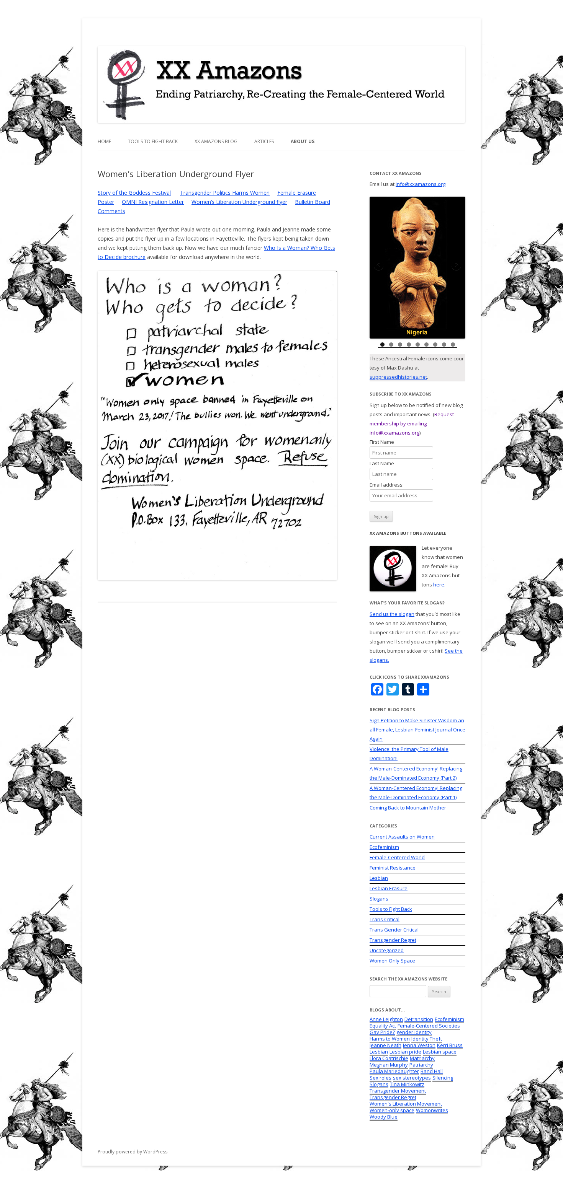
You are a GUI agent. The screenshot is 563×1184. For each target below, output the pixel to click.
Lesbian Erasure (389, 888)
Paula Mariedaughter (394, 1071)
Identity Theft (426, 1038)
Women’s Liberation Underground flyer (239, 201)
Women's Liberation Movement (406, 1103)
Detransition (418, 1019)
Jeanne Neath (385, 1045)
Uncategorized (387, 950)
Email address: (387, 484)
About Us (302, 141)
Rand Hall (432, 1071)
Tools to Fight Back (153, 141)
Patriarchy (421, 1064)
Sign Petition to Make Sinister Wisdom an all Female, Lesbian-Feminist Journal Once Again (417, 729)
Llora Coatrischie (389, 1058)
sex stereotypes (412, 1077)
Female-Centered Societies (429, 1025)
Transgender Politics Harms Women (225, 192)
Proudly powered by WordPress (132, 1151)
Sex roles (380, 1077)
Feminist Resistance (393, 867)
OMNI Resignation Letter (153, 201)
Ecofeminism (384, 847)
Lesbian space (440, 1051)
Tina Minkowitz (407, 1084)
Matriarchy (422, 1058)
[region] (417, 268)
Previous (379, 266)
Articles (264, 141)
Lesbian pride (405, 1051)
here (438, 584)
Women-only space (392, 1110)
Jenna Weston (419, 1045)
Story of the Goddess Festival (134, 192)
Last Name (386, 463)
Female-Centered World (397, 857)
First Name (386, 441)
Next (456, 266)
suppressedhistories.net (398, 376)
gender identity (414, 1032)
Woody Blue (384, 1116)
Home (104, 141)
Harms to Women (390, 1038)
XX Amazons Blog (216, 141)
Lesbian (379, 878)
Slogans (379, 898)
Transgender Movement (398, 1090)
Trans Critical (384, 919)
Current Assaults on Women (402, 836)
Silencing (442, 1077)
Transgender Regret (393, 939)
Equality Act (383, 1025)
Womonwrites (432, 1110)
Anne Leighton (386, 1019)
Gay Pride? (382, 1032)
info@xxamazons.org (420, 184)
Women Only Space (392, 960)
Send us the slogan (392, 614)
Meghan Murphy (389, 1064)
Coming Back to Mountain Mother (408, 807)
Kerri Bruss (450, 1045)
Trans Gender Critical (394, 929)
